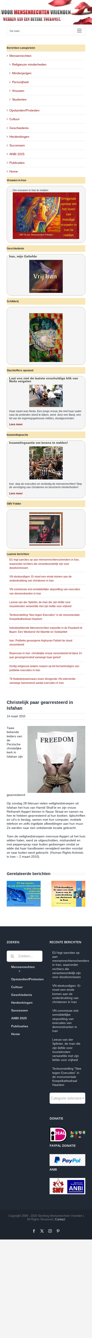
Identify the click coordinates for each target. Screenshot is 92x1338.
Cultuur (14, 119)
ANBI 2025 (17, 154)
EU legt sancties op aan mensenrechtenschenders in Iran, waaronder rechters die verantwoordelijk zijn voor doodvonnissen (44, 563)
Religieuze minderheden (29, 64)
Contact (60, 1219)
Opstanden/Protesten (24, 110)
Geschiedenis (19, 128)
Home (13, 171)
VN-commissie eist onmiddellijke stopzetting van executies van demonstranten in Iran (65, 1021)
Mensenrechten (20, 56)
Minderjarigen (21, 73)
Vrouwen (18, 90)
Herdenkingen (19, 136)
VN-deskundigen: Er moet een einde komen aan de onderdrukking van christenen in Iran (66, 994)
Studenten (19, 99)
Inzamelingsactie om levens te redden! (38, 442)
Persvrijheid (20, 82)
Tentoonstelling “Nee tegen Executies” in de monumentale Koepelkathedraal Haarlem (66, 1077)
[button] (10, 893)
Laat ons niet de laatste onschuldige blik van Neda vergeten (43, 379)
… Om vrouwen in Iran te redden (28, 190)
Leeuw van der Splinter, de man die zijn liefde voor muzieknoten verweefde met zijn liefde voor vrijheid (66, 1050)
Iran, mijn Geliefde (23, 256)
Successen (17, 145)
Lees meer (16, 424)
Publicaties (17, 162)
